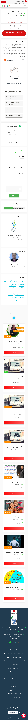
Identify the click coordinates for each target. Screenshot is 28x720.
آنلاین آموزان (10, 718)
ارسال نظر (14, 196)
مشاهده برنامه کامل (12, 142)
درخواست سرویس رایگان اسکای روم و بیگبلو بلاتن (14, 679)
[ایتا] (10, 6)
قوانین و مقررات (14, 675)
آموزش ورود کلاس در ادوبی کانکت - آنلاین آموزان (14, 654)
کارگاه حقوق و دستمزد (17, 482)
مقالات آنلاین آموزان (14, 690)
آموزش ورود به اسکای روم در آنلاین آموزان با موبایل (14, 661)
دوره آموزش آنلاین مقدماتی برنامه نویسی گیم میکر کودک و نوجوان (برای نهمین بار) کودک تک (13, 587)
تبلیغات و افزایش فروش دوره (14, 697)
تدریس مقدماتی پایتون (17, 412)
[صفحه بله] (7, 6)
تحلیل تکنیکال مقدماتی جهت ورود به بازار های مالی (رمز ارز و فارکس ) (13, 552)
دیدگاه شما (21, 173)
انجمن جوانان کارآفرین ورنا (14, 235)
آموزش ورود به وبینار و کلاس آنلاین (14, 657)
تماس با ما (14, 701)
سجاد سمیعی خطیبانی (14, 265)
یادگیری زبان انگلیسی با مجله (15, 517)
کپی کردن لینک (7, 208)
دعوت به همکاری (14, 664)
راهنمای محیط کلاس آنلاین (14, 671)
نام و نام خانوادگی (19, 160)
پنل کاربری (4, 2)
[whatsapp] (2, 6)
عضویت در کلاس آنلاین (14, 33)
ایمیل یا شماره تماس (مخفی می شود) (15, 167)
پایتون (21, 377)
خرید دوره (14, 352)
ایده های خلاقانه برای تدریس (16, 341)
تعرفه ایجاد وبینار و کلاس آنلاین (14, 693)
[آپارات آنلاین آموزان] (5, 6)
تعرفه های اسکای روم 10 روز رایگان (14, 668)
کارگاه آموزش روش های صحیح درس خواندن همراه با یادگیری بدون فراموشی (13, 447)
